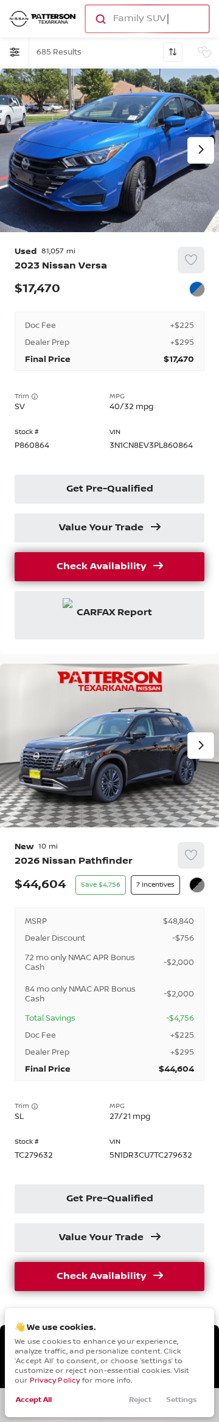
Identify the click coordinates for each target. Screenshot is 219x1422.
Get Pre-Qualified (109, 489)
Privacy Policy (55, 1380)
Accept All (34, 1399)
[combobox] (146, 18)
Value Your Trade (101, 527)
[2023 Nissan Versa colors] (197, 289)
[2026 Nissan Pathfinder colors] (197, 885)
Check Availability (101, 566)
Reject (140, 1399)
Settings (181, 1399)
